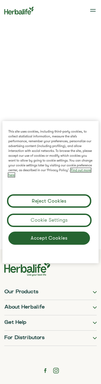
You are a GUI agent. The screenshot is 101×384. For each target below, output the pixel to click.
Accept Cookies (49, 238)
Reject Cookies (49, 201)
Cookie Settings (49, 220)
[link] (93, 10)
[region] (50, 192)
